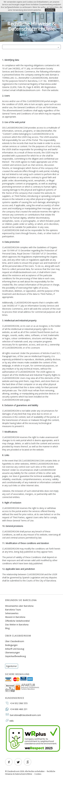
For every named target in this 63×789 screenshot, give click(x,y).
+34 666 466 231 (18, 709)
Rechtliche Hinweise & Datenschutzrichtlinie (30, 772)
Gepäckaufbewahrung (15, 656)
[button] (31, 47)
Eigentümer (11, 666)
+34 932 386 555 (18, 703)
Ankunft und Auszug (14, 648)
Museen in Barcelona (15, 617)
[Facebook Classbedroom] (8, 762)
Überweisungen (12, 652)
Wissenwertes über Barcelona (19, 605)
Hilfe (11, 720)
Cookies (37, 774)
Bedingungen (11, 645)
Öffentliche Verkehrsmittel (17, 620)
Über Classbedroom (14, 641)
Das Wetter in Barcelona (16, 624)
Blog (7, 628)
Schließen (50, 10)
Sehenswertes (11, 613)
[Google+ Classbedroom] (27, 762)
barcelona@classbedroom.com (25, 715)
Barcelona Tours (13, 609)
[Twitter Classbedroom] (18, 762)
